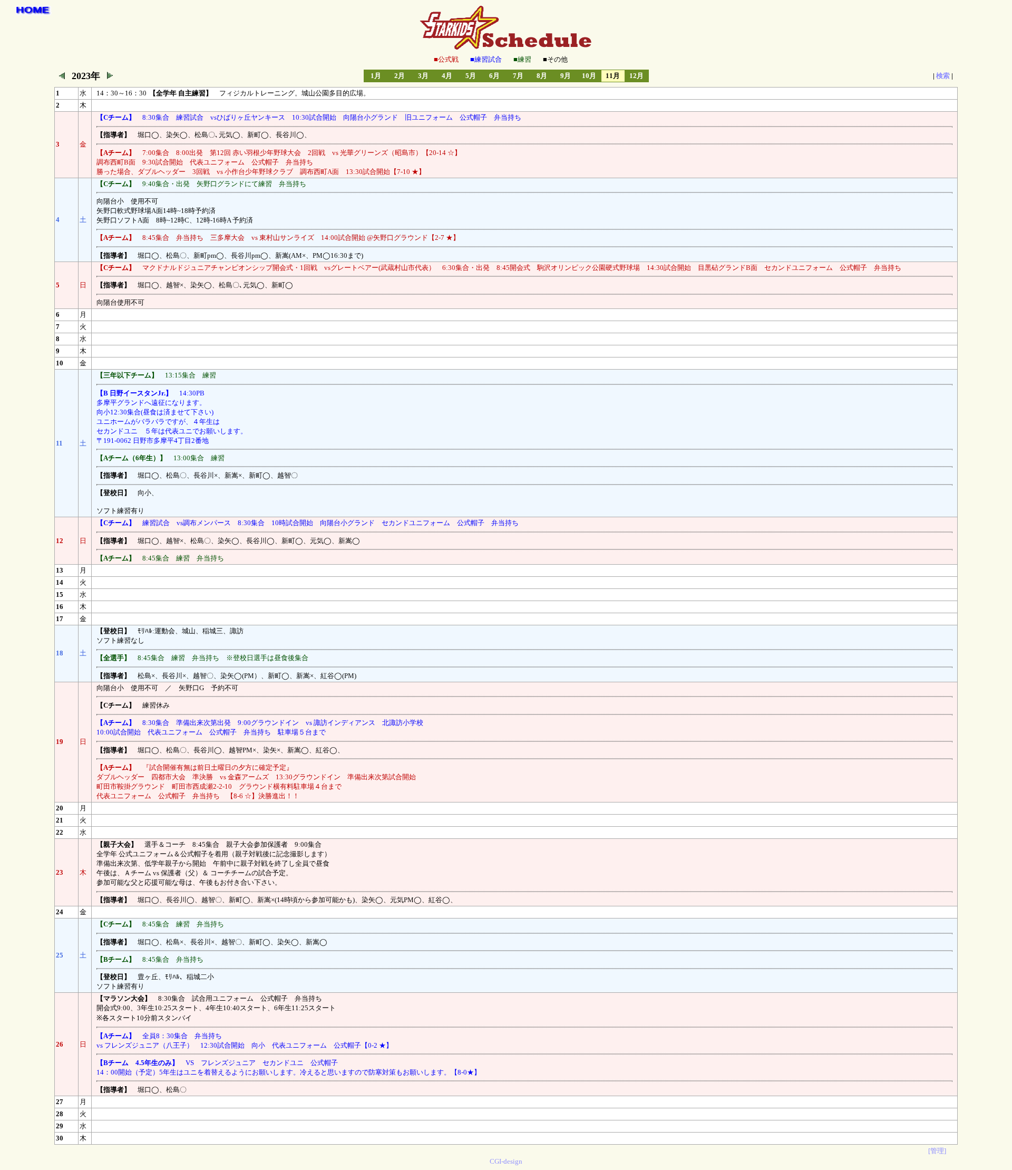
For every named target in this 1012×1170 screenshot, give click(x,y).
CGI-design (506, 1161)
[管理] (937, 1151)
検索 (943, 76)
